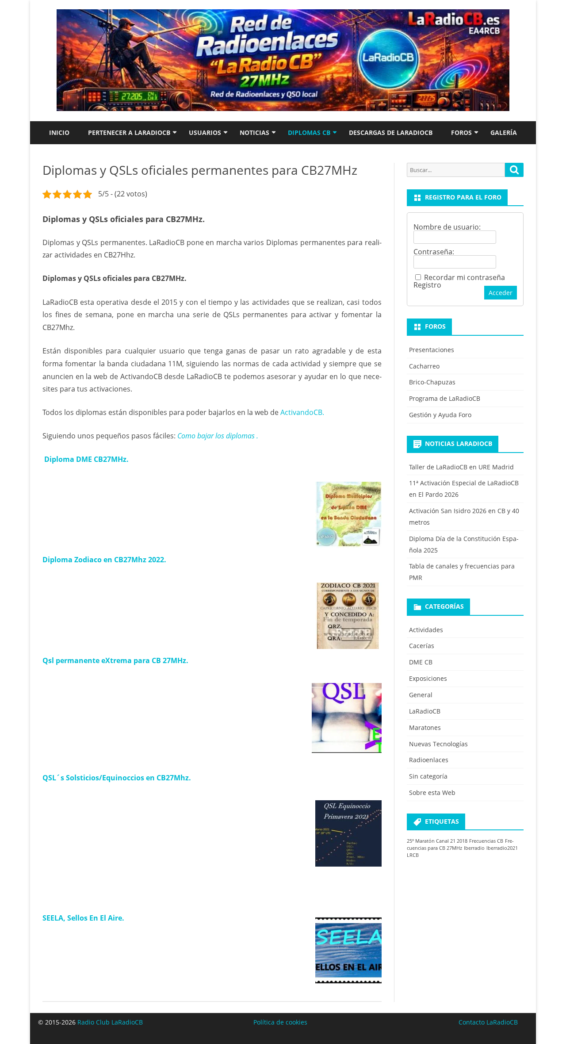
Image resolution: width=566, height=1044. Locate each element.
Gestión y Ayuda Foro (440, 415)
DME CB (420, 662)
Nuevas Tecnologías (438, 744)
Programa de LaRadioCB (444, 398)
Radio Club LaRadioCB (110, 1022)
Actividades (426, 630)
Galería (503, 132)
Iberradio (474, 848)
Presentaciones (431, 349)
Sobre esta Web (432, 792)
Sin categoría (428, 776)
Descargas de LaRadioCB (390, 132)
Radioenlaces (428, 760)
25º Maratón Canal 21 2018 (437, 841)
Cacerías (421, 645)
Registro (427, 284)
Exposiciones (428, 678)
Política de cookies (280, 1022)
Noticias (254, 132)
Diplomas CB (309, 132)
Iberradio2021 (502, 848)
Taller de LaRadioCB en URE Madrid (461, 467)
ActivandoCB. (302, 412)
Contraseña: (433, 251)
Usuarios (205, 132)
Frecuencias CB (486, 841)
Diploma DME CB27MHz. (86, 459)
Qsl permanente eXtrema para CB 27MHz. (115, 660)
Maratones (425, 727)
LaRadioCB (424, 711)
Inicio (59, 132)
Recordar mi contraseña (464, 277)
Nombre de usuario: (447, 226)
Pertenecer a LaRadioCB (129, 132)
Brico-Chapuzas (432, 382)
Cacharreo (424, 366)
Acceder (500, 292)
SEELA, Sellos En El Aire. (83, 918)
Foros (461, 132)
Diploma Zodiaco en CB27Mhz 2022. (104, 559)
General (420, 695)
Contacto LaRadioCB (488, 1022)
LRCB (413, 855)
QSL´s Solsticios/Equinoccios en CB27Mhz (115, 778)
